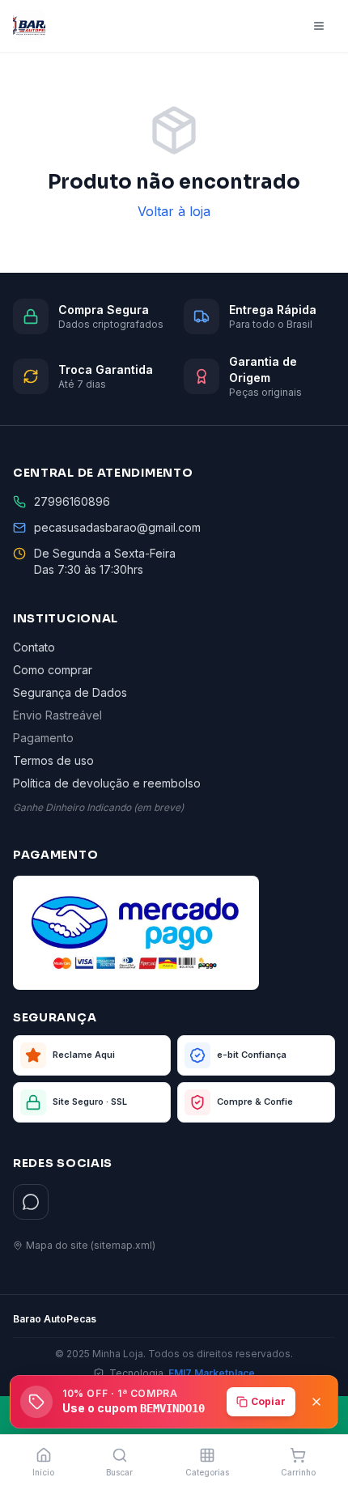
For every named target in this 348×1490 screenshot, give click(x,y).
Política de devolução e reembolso (107, 783)
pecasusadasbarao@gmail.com (117, 527)
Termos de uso (53, 760)
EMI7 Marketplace (211, 1373)
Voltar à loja (174, 211)
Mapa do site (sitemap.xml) (90, 1245)
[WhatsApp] (31, 1202)
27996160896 (72, 501)
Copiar (268, 1401)
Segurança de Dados (70, 692)
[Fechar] (316, 1401)
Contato (34, 647)
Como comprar (52, 670)
